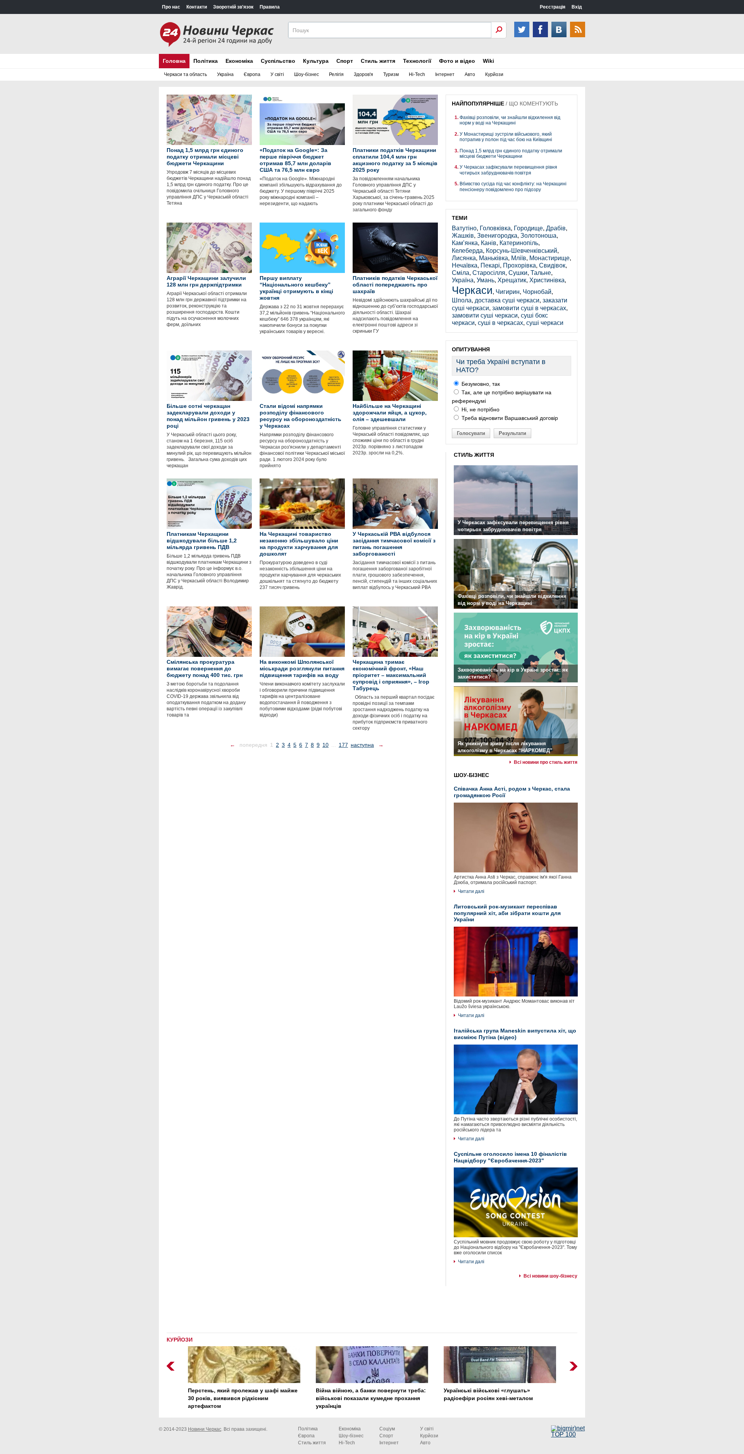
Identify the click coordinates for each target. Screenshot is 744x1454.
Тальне (540, 272)
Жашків (463, 235)
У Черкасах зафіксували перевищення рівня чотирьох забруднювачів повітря (508, 169)
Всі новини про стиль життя (545, 762)
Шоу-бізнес (306, 74)
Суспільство (278, 61)
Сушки (517, 272)
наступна (362, 745)
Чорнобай (537, 291)
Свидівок (552, 265)
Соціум (387, 1429)
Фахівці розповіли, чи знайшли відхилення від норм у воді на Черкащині (510, 120)
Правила (270, 7)
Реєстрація (552, 7)
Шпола (462, 300)
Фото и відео (457, 61)
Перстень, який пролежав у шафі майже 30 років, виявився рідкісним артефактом (243, 1398)
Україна (225, 74)
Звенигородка (497, 235)
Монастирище (549, 258)
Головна (174, 61)
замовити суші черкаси (485, 315)
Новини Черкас (204, 1429)
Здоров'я (363, 74)
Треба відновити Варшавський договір (509, 418)
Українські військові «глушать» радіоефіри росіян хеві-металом (488, 1394)
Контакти (196, 7)
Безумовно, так (480, 384)
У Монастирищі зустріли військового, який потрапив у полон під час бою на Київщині (506, 136)
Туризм (391, 74)
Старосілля (488, 272)
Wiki (488, 61)
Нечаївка (464, 265)
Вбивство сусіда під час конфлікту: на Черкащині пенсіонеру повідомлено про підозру (513, 186)
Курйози (494, 74)
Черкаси (472, 290)
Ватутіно (464, 228)
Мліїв (518, 258)
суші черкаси (544, 322)
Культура (316, 61)
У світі (277, 74)
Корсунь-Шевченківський (521, 250)
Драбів (556, 228)
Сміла (460, 272)
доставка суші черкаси (507, 300)
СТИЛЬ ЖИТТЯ (474, 455)
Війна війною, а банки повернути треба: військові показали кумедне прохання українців (371, 1398)
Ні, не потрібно (479, 409)
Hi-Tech (417, 74)
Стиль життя (378, 61)
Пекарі (490, 265)
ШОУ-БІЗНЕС (471, 775)
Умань (485, 280)
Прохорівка (519, 265)
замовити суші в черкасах (529, 308)
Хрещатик (512, 280)
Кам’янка (465, 243)
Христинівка (547, 280)
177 (343, 745)
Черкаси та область (185, 74)
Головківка (495, 228)
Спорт (344, 61)
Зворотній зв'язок (233, 7)
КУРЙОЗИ (180, 1340)
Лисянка (464, 258)
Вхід (577, 7)
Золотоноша (538, 235)
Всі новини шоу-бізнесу (550, 1276)
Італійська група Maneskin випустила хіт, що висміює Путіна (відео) (515, 1033)
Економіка (239, 61)
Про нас (171, 7)
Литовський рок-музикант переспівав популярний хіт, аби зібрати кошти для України (507, 913)
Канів (488, 243)
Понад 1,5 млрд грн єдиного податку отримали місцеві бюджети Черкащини (511, 153)
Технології (417, 61)
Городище (528, 228)
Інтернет (445, 74)
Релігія (336, 74)
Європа (252, 74)
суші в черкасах (500, 322)
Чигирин (508, 291)
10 (325, 745)
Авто (470, 74)
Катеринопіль (518, 243)
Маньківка (493, 258)
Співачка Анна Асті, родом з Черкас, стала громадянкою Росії (512, 792)
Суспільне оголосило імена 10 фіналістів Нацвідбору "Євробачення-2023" (510, 1157)
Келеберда (467, 250)
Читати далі (471, 891)
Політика (205, 61)
